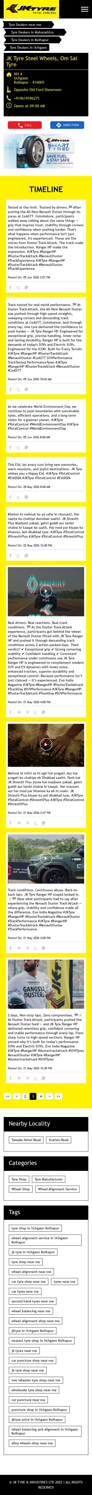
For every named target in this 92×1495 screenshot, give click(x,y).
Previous (17, 1096)
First (8, 1096)
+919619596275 (26, 98)
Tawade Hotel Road (26, 1140)
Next (49, 1096)
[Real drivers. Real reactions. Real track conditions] (46, 592)
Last (58, 1096)
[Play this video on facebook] (46, 593)
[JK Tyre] (31, 9)
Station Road (58, 1140)
